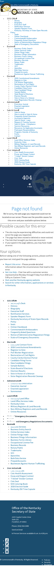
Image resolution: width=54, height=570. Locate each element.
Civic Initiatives (14, 468)
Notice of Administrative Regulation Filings (30, 334)
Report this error (13, 264)
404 (30, 186)
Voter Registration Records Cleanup (27, 100)
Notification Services (20, 313)
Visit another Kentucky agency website (22, 280)
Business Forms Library (21, 440)
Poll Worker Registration (22, 352)
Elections (11, 342)
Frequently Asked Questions (23, 332)
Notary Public (17, 447)
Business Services (18, 426)
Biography (15, 308)
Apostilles (15, 455)
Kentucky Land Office (20, 398)
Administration (14, 380)
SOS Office (12, 300)
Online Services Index (20, 432)
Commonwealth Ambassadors (24, 329)
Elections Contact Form (21, 344)
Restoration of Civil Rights (23, 355)
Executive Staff (17, 311)
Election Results (18, 371)
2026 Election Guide (19, 486)
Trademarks (16, 450)
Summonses (16, 391)
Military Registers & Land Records (26, 406)
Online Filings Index (19, 434)
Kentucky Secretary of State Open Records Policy (28, 31)
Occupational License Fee (22, 442)
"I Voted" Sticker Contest (22, 478)
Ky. (2, 1)
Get (11, 272)
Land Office (12, 396)
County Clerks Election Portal (24, 357)
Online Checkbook (19, 327)
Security (47, 562)
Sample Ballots (18, 365)
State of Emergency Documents (26, 44)
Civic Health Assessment (22, 473)
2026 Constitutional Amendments (26, 347)
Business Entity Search (21, 429)
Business (11, 424)
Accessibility (49, 567)
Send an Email (17, 529)
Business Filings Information (24, 437)
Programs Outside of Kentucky (26, 132)
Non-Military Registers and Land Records (29, 409)
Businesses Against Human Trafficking (29, 74)
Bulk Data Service (18, 458)
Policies (47, 560)
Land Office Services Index (22, 401)
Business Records (18, 445)
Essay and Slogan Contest (22, 476)
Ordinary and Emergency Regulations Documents (29, 421)
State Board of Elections (22, 368)
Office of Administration (21, 383)
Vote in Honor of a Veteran (22, 373)
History (14, 306)
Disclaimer (48, 564)
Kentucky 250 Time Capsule (25, 164)
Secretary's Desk (18, 303)
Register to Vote (18, 350)
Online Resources (18, 411)
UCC (12, 453)
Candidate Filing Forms (21, 360)
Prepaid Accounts (18, 461)
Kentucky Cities (18, 403)
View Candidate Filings (21, 363)
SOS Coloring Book (19, 484)
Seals (13, 324)
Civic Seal (15, 481)
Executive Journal (18, 386)
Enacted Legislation (20, 388)
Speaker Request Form (21, 316)
